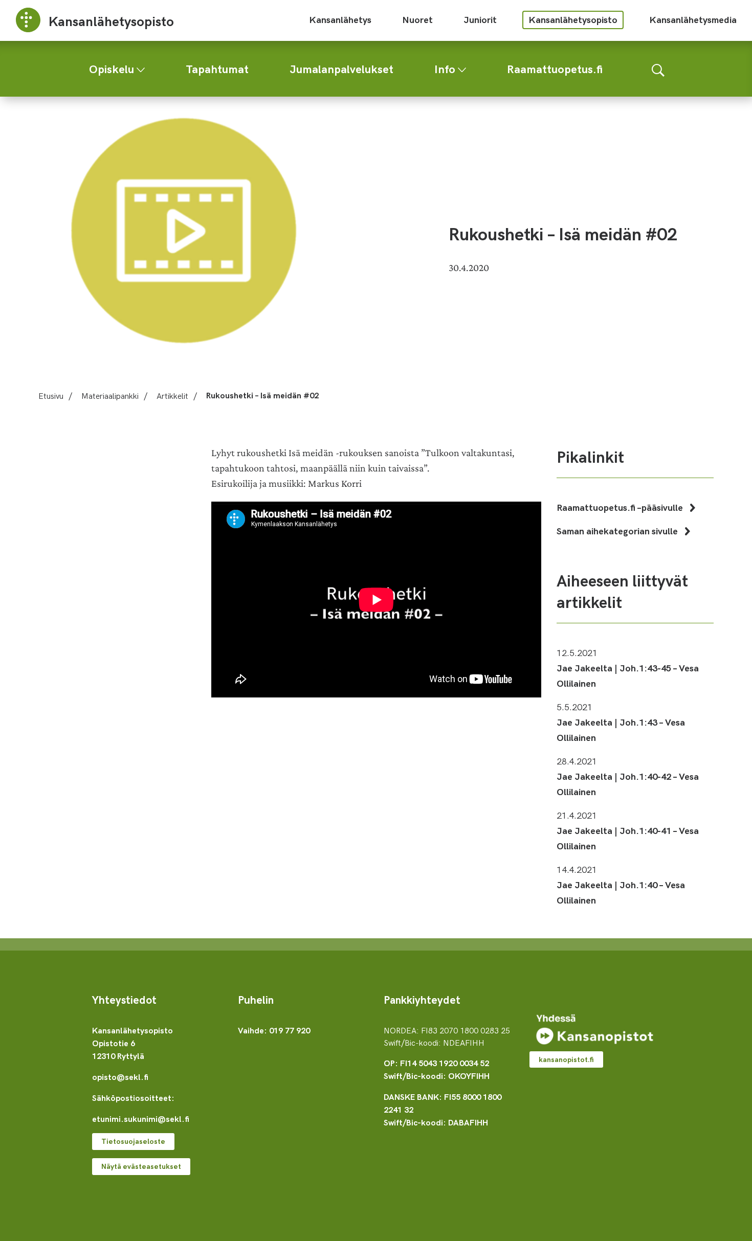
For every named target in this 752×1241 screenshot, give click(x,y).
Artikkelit (172, 395)
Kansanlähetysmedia (693, 19)
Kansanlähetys (340, 19)
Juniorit (480, 19)
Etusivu (50, 395)
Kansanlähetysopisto (572, 19)
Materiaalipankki (110, 395)
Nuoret (417, 19)
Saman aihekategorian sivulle (618, 530)
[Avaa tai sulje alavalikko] (141, 67)
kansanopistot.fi (566, 1059)
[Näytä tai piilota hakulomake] (658, 69)
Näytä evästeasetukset (141, 1166)
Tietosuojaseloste (133, 1141)
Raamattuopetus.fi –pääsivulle (621, 507)
